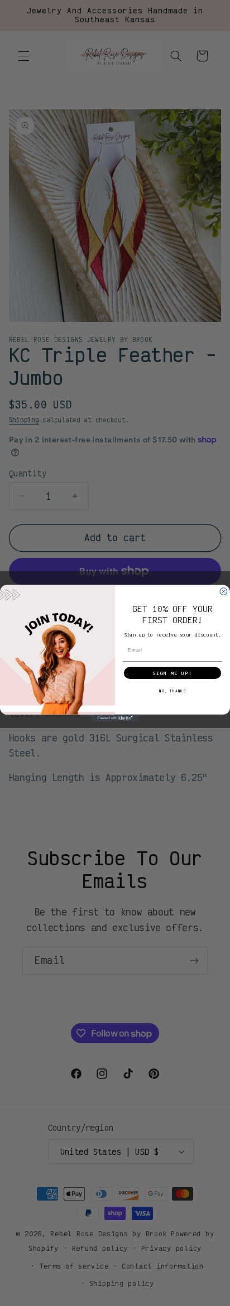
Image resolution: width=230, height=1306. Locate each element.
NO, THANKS (172, 690)
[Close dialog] (223, 591)
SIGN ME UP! (172, 672)
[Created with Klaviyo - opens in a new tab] (115, 717)
